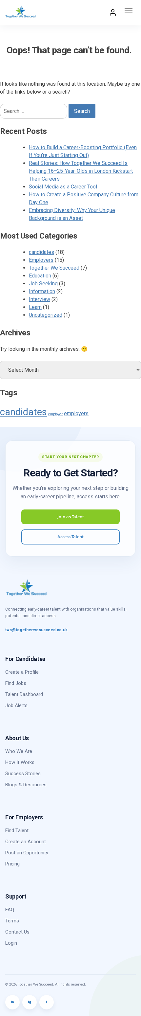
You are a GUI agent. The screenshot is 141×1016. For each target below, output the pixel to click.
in (12, 1002)
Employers (41, 260)
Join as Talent (70, 517)
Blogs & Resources (26, 785)
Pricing (12, 864)
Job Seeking (43, 283)
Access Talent (70, 537)
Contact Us (17, 932)
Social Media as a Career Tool (63, 187)
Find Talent (17, 830)
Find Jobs (15, 683)
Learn (35, 307)
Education (40, 276)
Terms (12, 921)
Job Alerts (16, 705)
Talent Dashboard (24, 694)
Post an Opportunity (26, 853)
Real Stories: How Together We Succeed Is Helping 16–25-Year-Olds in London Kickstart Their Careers (81, 171)
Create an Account (25, 842)
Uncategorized (45, 315)
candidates (41, 252)
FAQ (9, 910)
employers (76, 413)
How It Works (19, 762)
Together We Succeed (54, 268)
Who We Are (18, 751)
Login (11, 943)
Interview (39, 299)
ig (29, 1002)
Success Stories (23, 773)
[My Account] (113, 12)
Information (42, 291)
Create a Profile (22, 672)
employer (55, 414)
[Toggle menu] (129, 12)
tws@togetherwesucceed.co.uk (36, 630)
